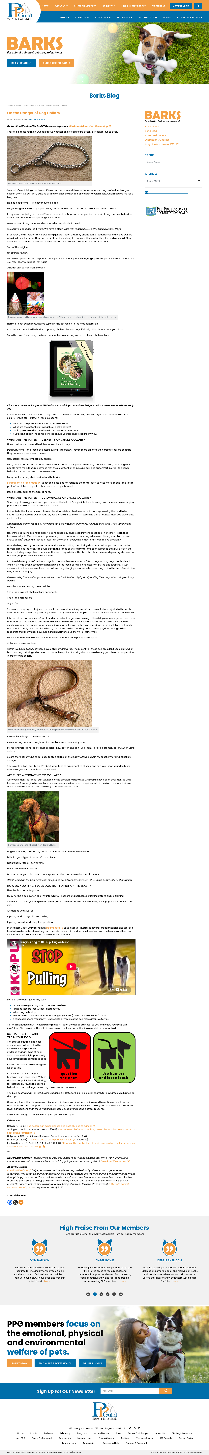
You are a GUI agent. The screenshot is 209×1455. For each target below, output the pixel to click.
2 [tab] (101, 1294)
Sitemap (77, 1452)
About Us (60, 5)
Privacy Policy (186, 1438)
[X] (15, 1202)
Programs (123, 17)
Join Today (19, 1363)
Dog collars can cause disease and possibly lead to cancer (59, 1126)
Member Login (180, 5)
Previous (88, 1294)
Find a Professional (132, 5)
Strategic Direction (85, 5)
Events (62, 17)
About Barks (152, 126)
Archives (125, 1438)
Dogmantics (53, 927)
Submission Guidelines (157, 139)
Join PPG (108, 5)
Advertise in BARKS (155, 135)
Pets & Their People (188, 17)
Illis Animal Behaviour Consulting (88, 126)
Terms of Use (69, 1442)
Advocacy (101, 17)
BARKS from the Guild (38, 119)
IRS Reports (166, 1438)
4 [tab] (114, 1294)
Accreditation (147, 17)
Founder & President (136, 1442)
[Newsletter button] (165, 1391)
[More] (20, 1202)
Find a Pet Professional (55, 1363)
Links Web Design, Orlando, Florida (57, 1452)
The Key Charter (145, 1438)
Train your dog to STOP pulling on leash (50, 1139)
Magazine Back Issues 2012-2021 (162, 144)
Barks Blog (151, 131)
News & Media (106, 1438)
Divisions (80, 17)
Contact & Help (111, 1442)
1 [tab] (94, 1294)
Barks (167, 17)
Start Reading (21, 63)
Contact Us (158, 5)
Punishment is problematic (22, 482)
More (47, 1281)
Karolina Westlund (17, 1170)
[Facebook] (9, 1202)
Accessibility (89, 1442)
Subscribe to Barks (56, 63)
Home (45, 5)
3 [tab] (107, 1294)
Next (121, 1294)
